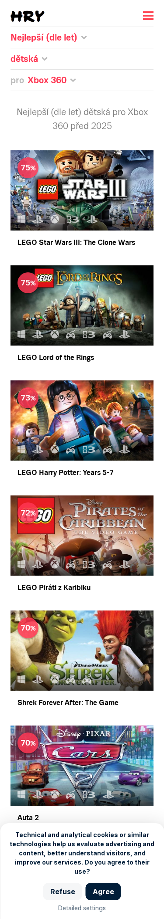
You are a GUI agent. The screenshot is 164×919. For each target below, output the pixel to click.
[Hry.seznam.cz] (27, 16)
